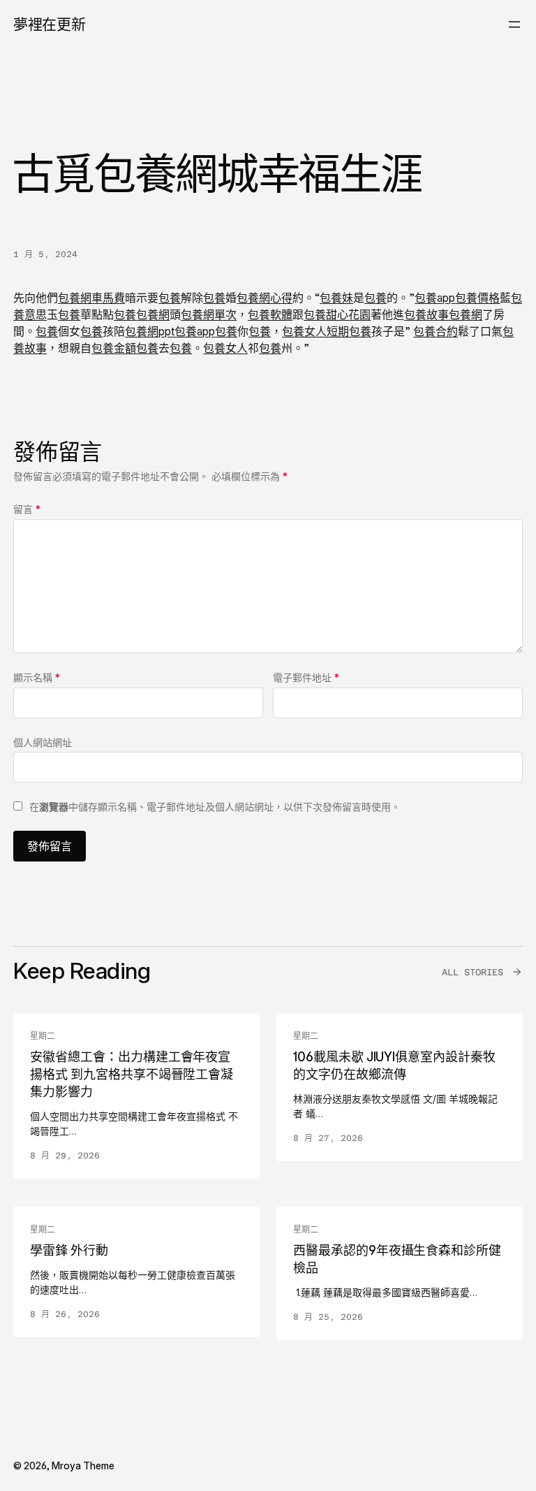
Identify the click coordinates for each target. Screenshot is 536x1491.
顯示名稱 (36, 677)
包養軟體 (270, 314)
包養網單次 (209, 314)
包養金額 (113, 348)
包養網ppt (149, 331)
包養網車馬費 (91, 298)
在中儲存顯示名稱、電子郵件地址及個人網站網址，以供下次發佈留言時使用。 (215, 807)
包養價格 (477, 298)
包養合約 (435, 331)
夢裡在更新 (49, 24)
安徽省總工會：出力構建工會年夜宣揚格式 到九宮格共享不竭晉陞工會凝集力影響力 (131, 1074)
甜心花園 (348, 314)
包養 (169, 298)
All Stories (472, 972)
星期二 (42, 1036)
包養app (435, 298)
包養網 (153, 314)
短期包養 (349, 331)
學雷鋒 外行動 (69, 1250)
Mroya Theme (83, 1465)
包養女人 (304, 331)
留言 (26, 509)
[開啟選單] (514, 24)
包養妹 (336, 298)
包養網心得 (264, 298)
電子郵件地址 (306, 677)
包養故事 (426, 314)
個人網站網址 (42, 742)
